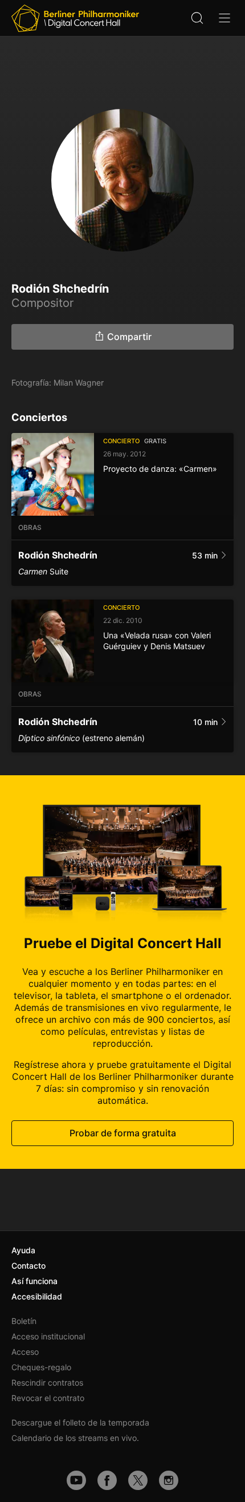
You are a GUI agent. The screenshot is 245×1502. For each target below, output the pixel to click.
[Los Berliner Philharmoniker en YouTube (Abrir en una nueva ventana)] (76, 1480)
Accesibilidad (36, 1296)
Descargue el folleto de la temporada (80, 1422)
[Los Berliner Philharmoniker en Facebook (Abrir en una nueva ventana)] (107, 1480)
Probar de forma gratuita (123, 1133)
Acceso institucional (48, 1336)
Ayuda (23, 1250)
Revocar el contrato (47, 1398)
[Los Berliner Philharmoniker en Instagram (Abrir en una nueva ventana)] (168, 1480)
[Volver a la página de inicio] (75, 18)
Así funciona (34, 1281)
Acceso (25, 1352)
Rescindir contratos (47, 1382)
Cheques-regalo (41, 1367)
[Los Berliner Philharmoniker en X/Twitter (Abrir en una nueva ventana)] (138, 1480)
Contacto (28, 1265)
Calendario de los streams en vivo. (75, 1438)
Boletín (23, 1321)
